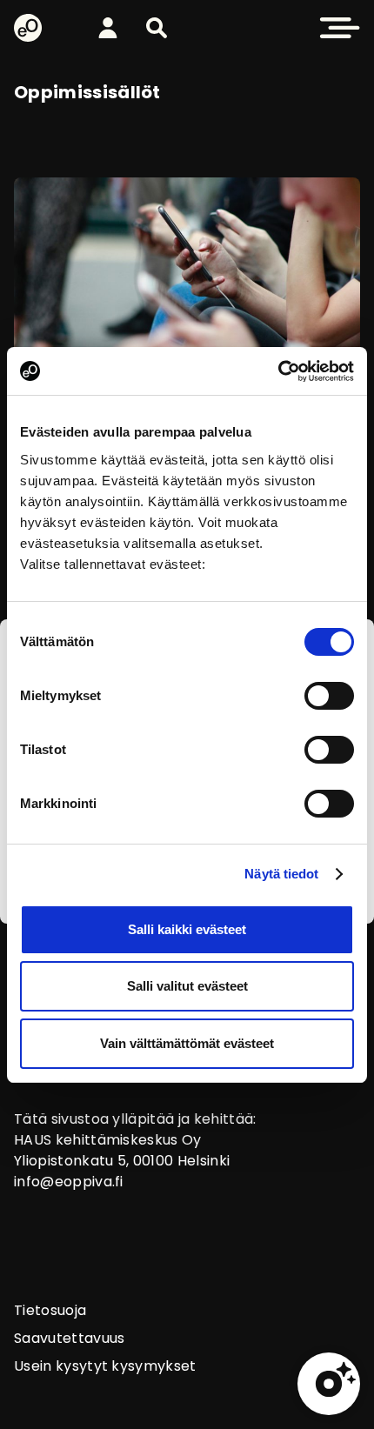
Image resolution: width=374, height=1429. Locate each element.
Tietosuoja (50, 1310)
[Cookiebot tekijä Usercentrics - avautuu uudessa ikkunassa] (278, 371)
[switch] (329, 696)
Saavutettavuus (69, 1338)
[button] (156, 27)
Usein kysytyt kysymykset (105, 1366)
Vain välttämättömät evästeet (187, 1043)
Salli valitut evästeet (187, 985)
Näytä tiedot (281, 873)
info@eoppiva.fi (69, 1182)
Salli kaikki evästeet (187, 929)
